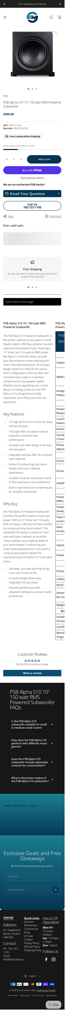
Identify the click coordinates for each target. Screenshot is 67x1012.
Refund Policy (32, 946)
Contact (28, 939)
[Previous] (4, 4)
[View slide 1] (28, 287)
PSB (5, 96)
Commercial (31, 929)
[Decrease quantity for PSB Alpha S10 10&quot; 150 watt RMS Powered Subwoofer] (6, 159)
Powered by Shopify (46, 990)
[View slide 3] (36, 287)
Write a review (32, 673)
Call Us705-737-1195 (32, 205)
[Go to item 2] (32, 89)
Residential (30, 925)
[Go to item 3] (36, 89)
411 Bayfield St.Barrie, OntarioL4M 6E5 (12, 933)
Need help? (55, 216)
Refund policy (13, 995)
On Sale (28, 936)
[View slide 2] (32, 287)
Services (29, 922)
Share (11, 216)
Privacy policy (25, 995)
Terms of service (38, 995)
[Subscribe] (55, 890)
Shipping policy (51, 995)
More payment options (32, 177)
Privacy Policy (31, 943)
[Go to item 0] (28, 89)
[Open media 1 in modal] (55, 32)
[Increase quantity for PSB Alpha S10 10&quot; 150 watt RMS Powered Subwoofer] (20, 159)
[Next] (60, 4)
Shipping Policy (33, 950)
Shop (27, 932)
